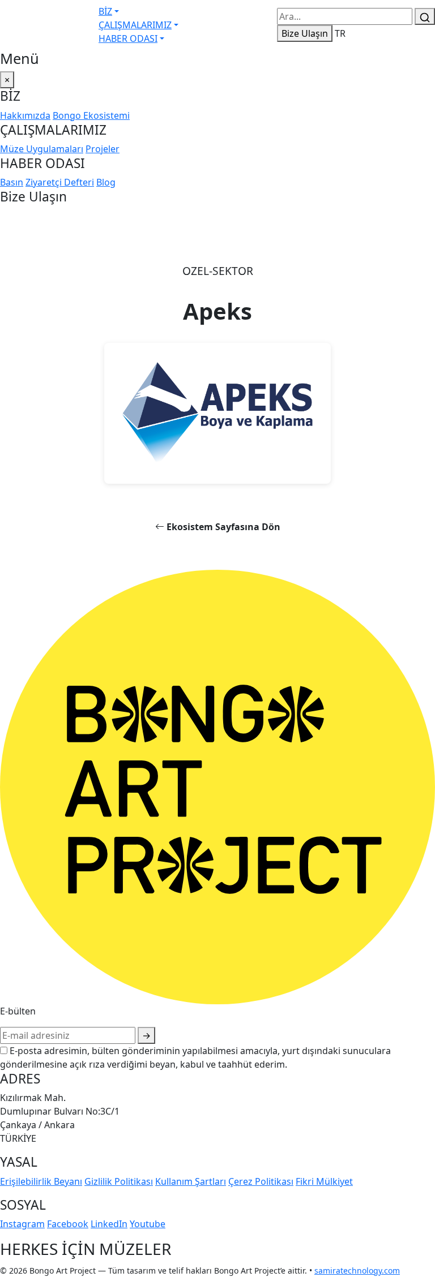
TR (340, 33)
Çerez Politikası (260, 1181)
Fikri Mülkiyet (324, 1181)
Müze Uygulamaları (41, 149)
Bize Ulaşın (305, 33)
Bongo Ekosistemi (91, 115)
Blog (106, 182)
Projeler (103, 149)
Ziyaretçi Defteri (59, 182)
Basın (11, 182)
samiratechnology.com (357, 1270)
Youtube (147, 1224)
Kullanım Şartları (190, 1181)
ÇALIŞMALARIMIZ (135, 25)
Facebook (67, 1224)
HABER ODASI (128, 38)
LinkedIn (109, 1224)
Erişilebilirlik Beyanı (41, 1181)
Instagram (22, 1224)
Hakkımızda (25, 115)
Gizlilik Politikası (118, 1181)
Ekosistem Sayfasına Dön (222, 527)
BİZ (105, 11)
